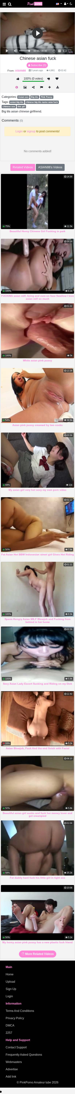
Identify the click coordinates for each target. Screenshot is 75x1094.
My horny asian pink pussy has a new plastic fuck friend (37, 942)
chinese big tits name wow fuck (42, 102)
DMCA (10, 1025)
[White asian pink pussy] (37, 330)
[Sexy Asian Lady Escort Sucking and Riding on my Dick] (37, 654)
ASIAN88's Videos (50, 167)
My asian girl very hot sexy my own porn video (37, 489)
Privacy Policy (15, 1018)
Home (9, 974)
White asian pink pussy (37, 360)
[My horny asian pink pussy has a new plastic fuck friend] (37, 912)
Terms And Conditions (20, 1010)
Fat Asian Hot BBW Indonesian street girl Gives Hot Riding (37, 554)
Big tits (34, 97)
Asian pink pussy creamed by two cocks (37, 425)
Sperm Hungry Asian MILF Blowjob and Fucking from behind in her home (37, 620)
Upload (10, 981)
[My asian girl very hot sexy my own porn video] (37, 460)
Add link (11, 1076)
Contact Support (16, 1047)
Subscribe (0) (38, 65)
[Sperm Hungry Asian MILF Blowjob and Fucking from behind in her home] (37, 589)
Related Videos (23, 167)
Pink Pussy (46, 97)
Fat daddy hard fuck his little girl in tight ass (37, 877)
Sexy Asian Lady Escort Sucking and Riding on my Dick (37, 683)
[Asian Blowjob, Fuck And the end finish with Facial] (37, 718)
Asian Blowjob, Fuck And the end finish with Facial (37, 748)
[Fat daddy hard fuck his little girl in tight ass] (37, 848)
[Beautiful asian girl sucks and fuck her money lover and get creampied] (37, 783)
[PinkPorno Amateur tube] (36, 3)
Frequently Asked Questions (24, 1054)
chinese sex (9, 106)
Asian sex (23, 97)
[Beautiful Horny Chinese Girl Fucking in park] (37, 201)
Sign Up (11, 989)
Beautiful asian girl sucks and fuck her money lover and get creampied (37, 814)
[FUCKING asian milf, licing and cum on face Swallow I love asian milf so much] (37, 266)
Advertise (12, 1069)
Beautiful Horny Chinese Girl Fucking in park (37, 231)
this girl (21, 106)
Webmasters (14, 1062)
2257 (9, 1032)
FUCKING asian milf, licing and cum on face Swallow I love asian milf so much (37, 297)
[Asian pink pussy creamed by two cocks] (37, 395)
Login (9, 996)
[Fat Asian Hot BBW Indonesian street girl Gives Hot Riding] (37, 524)
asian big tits (16, 102)
